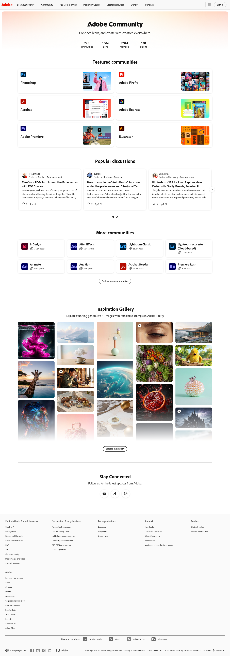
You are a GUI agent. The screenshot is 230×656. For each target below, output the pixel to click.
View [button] (48, 354)
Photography (10, 531)
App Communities (68, 4)
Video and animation (14, 540)
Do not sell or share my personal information (182, 650)
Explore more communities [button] (115, 281)
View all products (12, 563)
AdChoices (220, 650)
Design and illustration (14, 536)
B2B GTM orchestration (61, 545)
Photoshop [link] (173, 177)
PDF (7, 545)
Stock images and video (15, 558)
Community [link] (47, 4)
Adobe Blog (10, 628)
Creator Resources (115, 4)
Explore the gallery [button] (115, 448)
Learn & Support (24, 4)
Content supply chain (60, 531)
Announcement (54, 177)
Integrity (8, 619)
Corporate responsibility (15, 600)
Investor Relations (12, 605)
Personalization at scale (61, 527)
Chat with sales (197, 527)
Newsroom (9, 596)
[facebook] (32, 650)
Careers (8, 587)
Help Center (150, 527)
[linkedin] (49, 650)
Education (102, 527)
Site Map (207, 650)
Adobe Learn (150, 540)
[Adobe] (7, 4)
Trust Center (10, 614)
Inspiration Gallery (91, 4)
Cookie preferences (154, 650)
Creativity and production (62, 540)
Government (103, 536)
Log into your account (14, 578)
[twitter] (43, 650)
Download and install (153, 531)
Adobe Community (152, 536)
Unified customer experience (63, 536)
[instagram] (38, 650)
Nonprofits (102, 531)
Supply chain (10, 610)
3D (6, 549)
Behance (149, 4)
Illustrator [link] (107, 177)
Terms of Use (138, 650)
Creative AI (9, 527)
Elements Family (12, 554)
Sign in (220, 4)
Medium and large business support (159, 545)
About (7, 582)
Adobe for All (10, 623)
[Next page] (212, 189)
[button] (209, 4)
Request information (199, 531)
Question (118, 177)
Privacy (127, 650)
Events (133, 4)
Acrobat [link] (41, 177)
